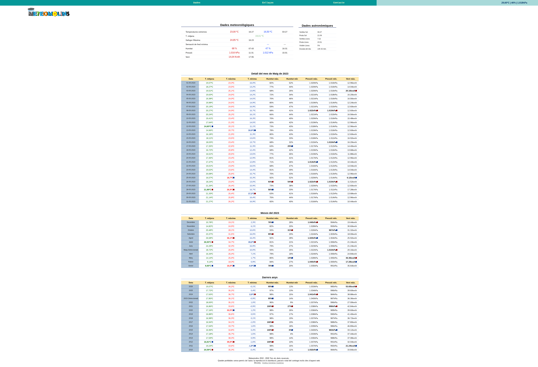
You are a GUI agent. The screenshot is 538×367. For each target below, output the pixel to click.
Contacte (339, 3)
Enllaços (267, 3)
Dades (196, 3)
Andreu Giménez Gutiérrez (273, 363)
